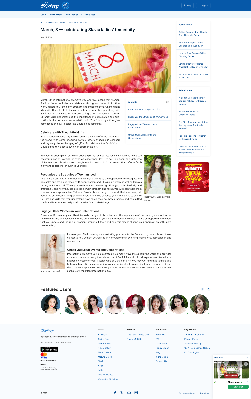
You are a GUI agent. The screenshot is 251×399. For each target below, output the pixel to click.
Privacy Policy (191, 339)
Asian (100, 365)
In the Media (162, 356)
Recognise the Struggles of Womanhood (148, 117)
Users (43, 14)
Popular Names (105, 374)
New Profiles (72, 14)
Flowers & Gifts (134, 339)
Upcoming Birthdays (108, 379)
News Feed (90, 14)
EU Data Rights (191, 352)
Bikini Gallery (104, 352)
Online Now (56, 14)
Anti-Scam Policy (192, 343)
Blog (158, 352)
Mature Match (105, 356)
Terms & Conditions (194, 334)
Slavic (101, 361)
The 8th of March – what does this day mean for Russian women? (193, 125)
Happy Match (162, 348)
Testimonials (162, 343)
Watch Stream (231, 376)
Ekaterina (233, 382)
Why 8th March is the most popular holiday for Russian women (192, 100)
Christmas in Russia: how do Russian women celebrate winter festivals (192, 149)
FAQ (157, 339)
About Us (160, 334)
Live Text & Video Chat (138, 334)
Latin (100, 370)
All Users (102, 334)
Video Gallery (104, 348)
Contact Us (161, 361)
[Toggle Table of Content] (167, 101)
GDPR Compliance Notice (197, 348)
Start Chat (238, 387)
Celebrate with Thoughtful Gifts (144, 109)
